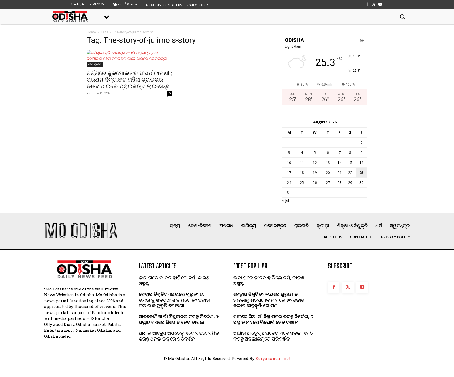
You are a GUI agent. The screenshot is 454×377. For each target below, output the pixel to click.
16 (361, 162)
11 (302, 162)
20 (328, 172)
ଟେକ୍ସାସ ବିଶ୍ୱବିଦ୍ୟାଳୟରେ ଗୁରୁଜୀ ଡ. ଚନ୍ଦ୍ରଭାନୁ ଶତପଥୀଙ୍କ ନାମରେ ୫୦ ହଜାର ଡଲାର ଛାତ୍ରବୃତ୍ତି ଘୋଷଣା (174, 300)
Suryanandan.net (273, 358)
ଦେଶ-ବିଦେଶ (94, 64)
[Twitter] (373, 4)
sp (88, 93)
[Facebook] (367, 4)
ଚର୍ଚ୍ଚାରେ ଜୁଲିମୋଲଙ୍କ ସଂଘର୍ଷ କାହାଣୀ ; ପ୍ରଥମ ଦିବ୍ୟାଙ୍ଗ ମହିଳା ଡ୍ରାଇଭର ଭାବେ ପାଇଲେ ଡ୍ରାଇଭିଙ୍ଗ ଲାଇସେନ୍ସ (129, 79)
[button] (402, 16)
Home (91, 32)
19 (315, 172)
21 (339, 172)
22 (350, 172)
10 (289, 162)
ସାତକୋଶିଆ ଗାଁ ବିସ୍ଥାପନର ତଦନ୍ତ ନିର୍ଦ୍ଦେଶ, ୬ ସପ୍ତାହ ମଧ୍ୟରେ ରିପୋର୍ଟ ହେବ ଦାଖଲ (179, 319)
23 (361, 172)
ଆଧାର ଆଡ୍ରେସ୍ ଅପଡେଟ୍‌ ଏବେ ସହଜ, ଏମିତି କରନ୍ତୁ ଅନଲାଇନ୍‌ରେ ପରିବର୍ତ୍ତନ (179, 336)
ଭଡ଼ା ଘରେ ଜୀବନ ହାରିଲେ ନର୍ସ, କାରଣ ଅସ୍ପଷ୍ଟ (174, 280)
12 (315, 162)
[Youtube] (380, 4)
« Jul (285, 200)
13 (328, 162)
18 (302, 172)
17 (289, 172)
